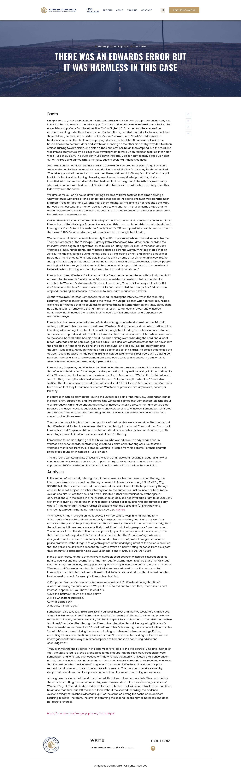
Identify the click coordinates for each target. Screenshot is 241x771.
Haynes (120, 509)
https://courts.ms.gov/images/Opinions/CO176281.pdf (81, 713)
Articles (107, 10)
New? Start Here (93, 10)
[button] (163, 10)
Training (132, 10)
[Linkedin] (153, 748)
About (120, 10)
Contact (146, 10)
